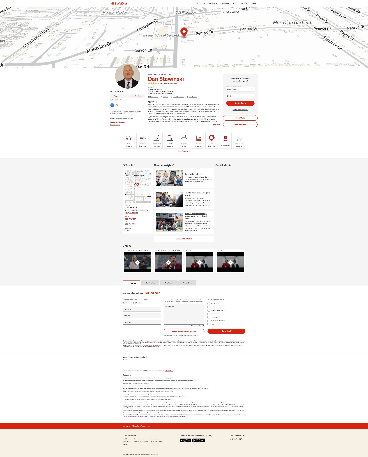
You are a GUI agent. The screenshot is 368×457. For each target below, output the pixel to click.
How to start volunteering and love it (197, 194)
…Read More (216, 124)
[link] (119, 3)
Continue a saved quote (240, 109)
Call (111, 100)
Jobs (234, 3)
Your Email (129, 303)
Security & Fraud (139, 439)
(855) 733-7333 (155, 346)
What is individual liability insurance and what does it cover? (196, 216)
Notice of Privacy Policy (141, 441)
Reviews (225, 3)
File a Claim (240, 118)
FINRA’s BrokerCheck (117, 122)
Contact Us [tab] (131, 283)
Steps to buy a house (193, 174)
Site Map (125, 444)
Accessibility (154, 439)
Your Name (127, 309)
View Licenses (115, 125)
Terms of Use (126, 441)
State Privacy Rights (156, 441)
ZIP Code (230, 96)
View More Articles (184, 239)
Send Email (226, 331)
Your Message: (169, 306)
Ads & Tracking (127, 439)
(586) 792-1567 (130, 219)
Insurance (199, 3)
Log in (253, 3)
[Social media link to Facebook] (112, 105)
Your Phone (139, 303)
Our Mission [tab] (150, 283)
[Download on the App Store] (185, 440)
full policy (129, 406)
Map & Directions (132, 212)
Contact (243, 3)
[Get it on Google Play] (198, 440)
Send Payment (240, 124)
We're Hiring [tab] (187, 283)
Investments (213, 3)
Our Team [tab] (168, 283)
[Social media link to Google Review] (117, 105)
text (116, 100)
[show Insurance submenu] (204, 3)
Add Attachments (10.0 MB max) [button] (184, 331)
